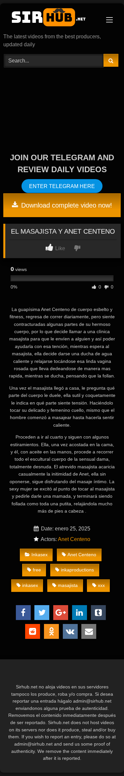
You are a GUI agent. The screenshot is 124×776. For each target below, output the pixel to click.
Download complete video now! (65, 205)
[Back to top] (103, 756)
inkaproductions (77, 569)
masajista (68, 585)
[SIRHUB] (51, 19)
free (37, 569)
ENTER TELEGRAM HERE (62, 186)
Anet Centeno (74, 539)
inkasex (30, 585)
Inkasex (39, 554)
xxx (101, 585)
